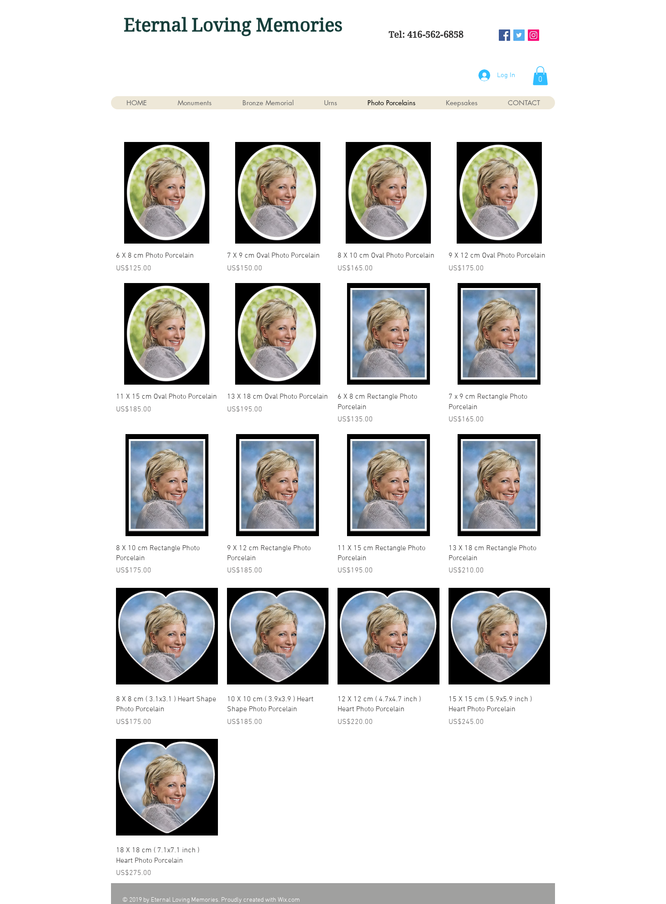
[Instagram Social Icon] (533, 35)
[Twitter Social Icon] (519, 35)
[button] (540, 75)
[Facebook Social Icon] (504, 35)
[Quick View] (167, 193)
